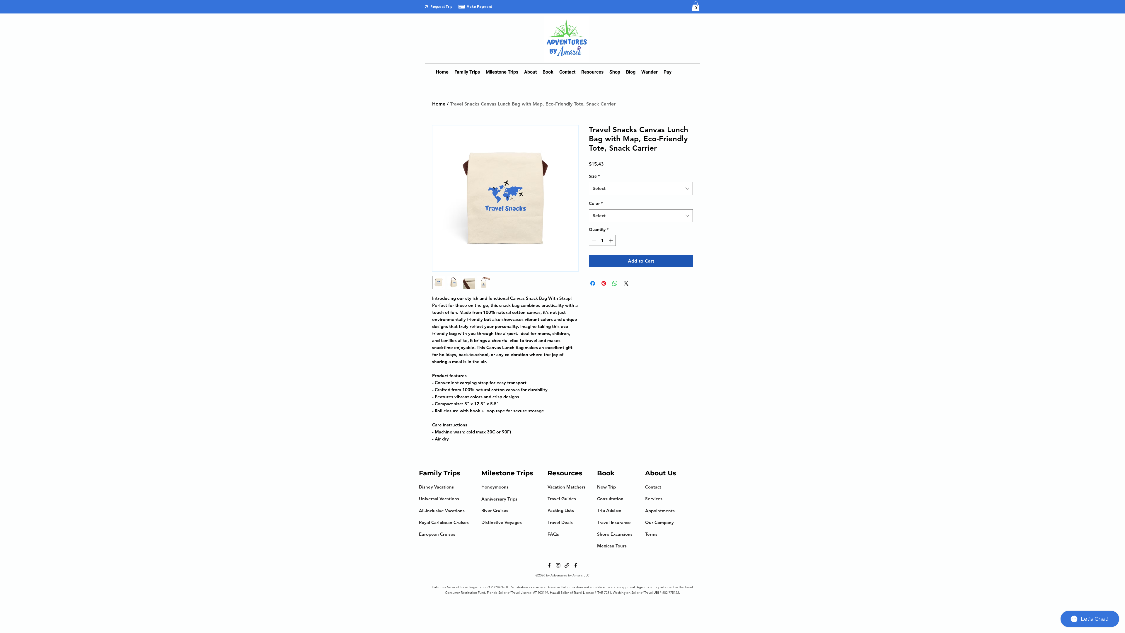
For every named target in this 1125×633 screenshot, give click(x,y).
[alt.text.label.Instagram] (558, 565)
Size (594, 176)
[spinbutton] (602, 240)
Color (596, 203)
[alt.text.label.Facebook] (549, 565)
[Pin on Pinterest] (603, 283)
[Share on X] (626, 283)
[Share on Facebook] (592, 283)
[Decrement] (593, 240)
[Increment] (611, 240)
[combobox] (641, 188)
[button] (696, 6)
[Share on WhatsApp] (614, 283)
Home (438, 104)
